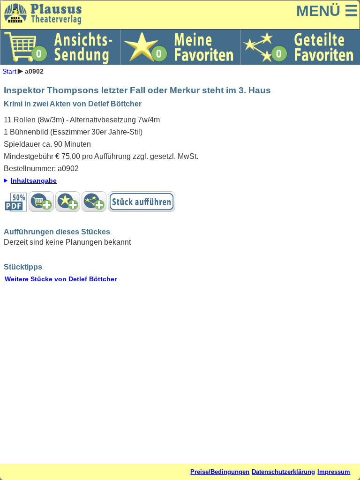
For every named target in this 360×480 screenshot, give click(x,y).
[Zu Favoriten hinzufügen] (67, 201)
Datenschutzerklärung (283, 471)
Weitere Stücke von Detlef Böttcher (61, 279)
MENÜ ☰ (327, 10)
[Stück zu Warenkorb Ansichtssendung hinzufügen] (41, 201)
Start (9, 71)
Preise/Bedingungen (219, 471)
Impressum (333, 471)
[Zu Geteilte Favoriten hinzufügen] (94, 201)
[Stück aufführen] (141, 201)
